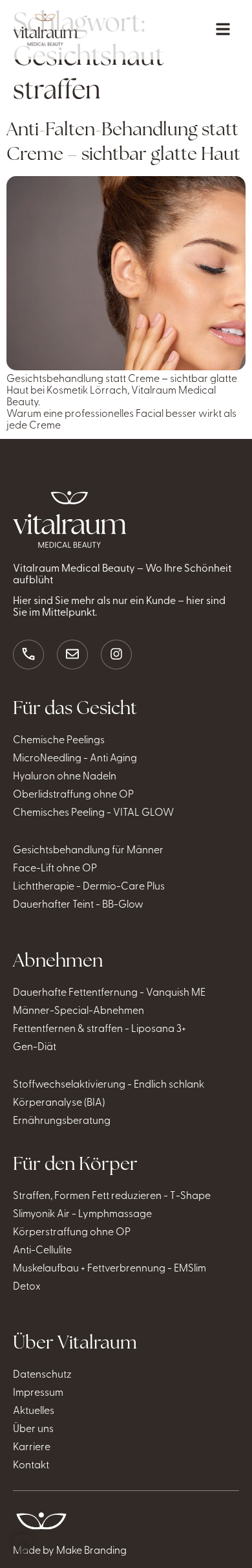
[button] (23, 1544)
